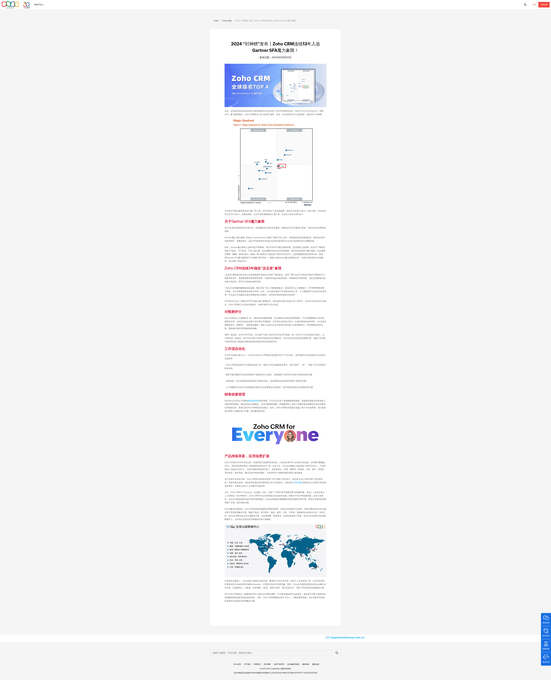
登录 (534, 5)
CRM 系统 (297, 482)
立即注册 (544, 5)
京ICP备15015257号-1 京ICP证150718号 (302, 673)
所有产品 (38, 4)
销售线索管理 (253, 401)
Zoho (216, 21)
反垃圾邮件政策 (293, 664)
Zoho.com (16, 5)
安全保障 (267, 664)
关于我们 (247, 664)
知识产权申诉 (279, 664)
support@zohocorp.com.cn (347, 637)
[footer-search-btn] (336, 653)
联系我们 (257, 664)
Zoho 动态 (227, 21)
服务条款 (305, 664)
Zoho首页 (237, 664)
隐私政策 (315, 664)
